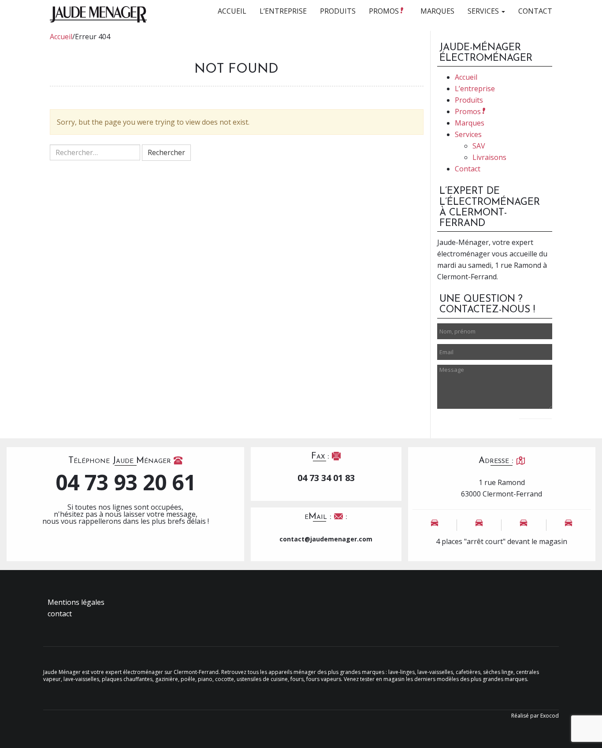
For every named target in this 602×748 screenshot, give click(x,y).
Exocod (549, 715)
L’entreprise (283, 11)
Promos (385, 11)
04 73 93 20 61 (126, 482)
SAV (478, 146)
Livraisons (489, 157)
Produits (338, 11)
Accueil (232, 11)
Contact (535, 11)
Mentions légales (76, 602)
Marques (437, 11)
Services (484, 11)
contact (60, 613)
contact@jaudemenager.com (325, 539)
